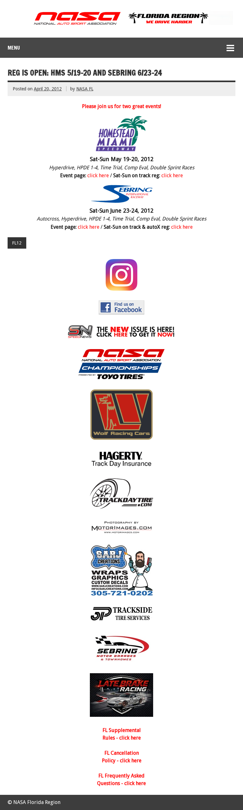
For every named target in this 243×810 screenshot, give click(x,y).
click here (98, 175)
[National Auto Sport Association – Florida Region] (121, 25)
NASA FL (84, 88)
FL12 (17, 242)
